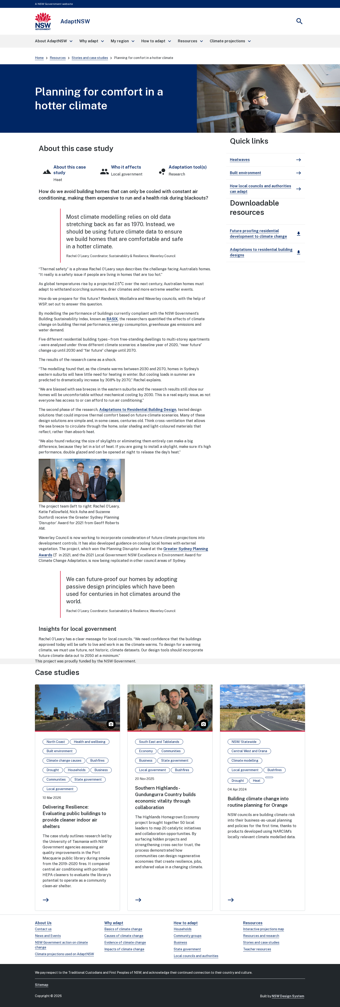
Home (39, 58)
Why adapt (113, 923)
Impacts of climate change (124, 949)
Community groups (187, 936)
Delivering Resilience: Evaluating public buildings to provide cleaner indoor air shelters (74, 816)
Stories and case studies (90, 58)
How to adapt (186, 923)
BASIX (112, 319)
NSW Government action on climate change (61, 945)
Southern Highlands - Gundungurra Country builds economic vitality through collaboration (165, 797)
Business (180, 942)
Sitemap (41, 985)
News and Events (48, 936)
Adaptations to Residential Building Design (137, 409)
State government (187, 949)
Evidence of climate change (125, 942)
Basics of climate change (123, 929)
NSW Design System (288, 996)
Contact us (43, 929)
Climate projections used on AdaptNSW (64, 954)
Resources (58, 58)
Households (183, 929)
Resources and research (261, 936)
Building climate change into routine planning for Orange (258, 802)
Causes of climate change (123, 936)
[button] (53, 41)
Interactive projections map (263, 929)
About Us (43, 923)
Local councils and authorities (196, 956)
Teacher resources (257, 949)
